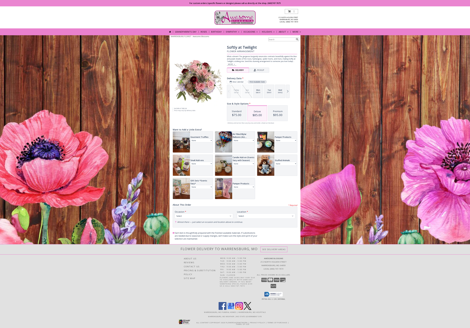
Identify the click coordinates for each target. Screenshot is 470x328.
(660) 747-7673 (292, 22)
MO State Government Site (249, 316)
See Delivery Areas (274, 249)
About (282, 31)
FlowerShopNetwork (237, 323)
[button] (291, 11)
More (296, 31)
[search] (297, 39)
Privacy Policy (257, 323)
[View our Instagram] (239, 309)
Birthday (216, 31)
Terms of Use (242, 324)
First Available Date (257, 82)
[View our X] (247, 309)
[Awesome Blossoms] (235, 17)
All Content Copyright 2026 (210, 323)
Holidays (267, 31)
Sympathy (231, 31)
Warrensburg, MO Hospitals (252, 312)
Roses (204, 31)
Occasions (249, 31)
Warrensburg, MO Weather (221, 316)
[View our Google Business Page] (231, 309)
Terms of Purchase (277, 323)
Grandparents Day (186, 31)
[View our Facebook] (222, 309)
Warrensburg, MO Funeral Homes (220, 312)
